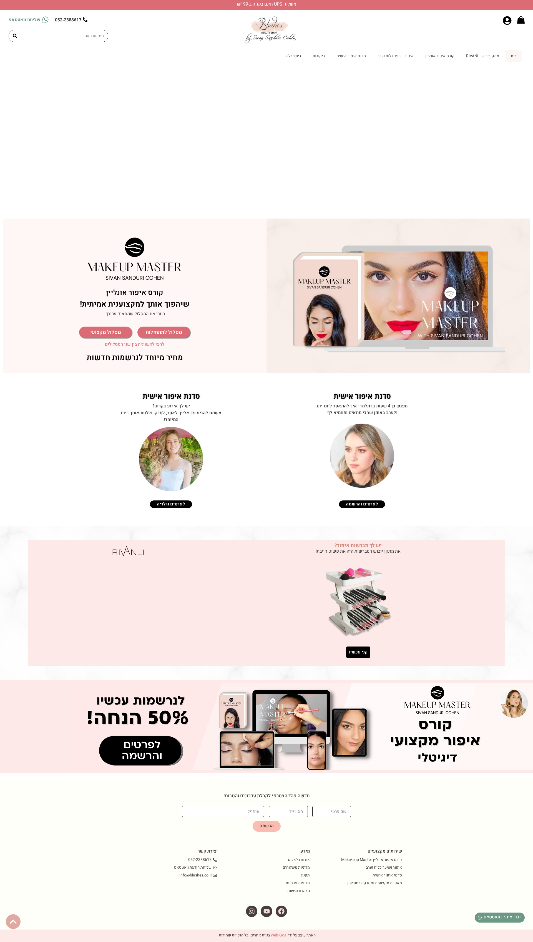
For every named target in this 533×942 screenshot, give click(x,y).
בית (513, 56)
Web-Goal (279, 935)
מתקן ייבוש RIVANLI (482, 56)
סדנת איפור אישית (351, 56)
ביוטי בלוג (293, 56)
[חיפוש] (15, 36)
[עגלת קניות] (521, 20)
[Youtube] (266, 911)
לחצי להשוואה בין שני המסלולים (134, 344)
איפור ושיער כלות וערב (396, 56)
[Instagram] (251, 911)
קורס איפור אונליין (439, 56)
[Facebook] (281, 911)
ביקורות (319, 56)
